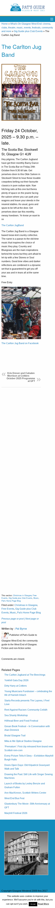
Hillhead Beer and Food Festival (21, 720)
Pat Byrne (21, 628)
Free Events (7, 609)
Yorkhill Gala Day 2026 (16, 680)
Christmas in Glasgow (22, 595)
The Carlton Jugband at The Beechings (24, 675)
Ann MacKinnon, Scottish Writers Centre (25, 792)
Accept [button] (33, 904)
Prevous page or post (12, 618)
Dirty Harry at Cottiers (15, 686)
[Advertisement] (21, 488)
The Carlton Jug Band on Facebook (20, 343)
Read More (43, 904)
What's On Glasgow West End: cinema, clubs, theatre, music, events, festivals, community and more (27, 27)
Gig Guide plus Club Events (28, 31)
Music (36, 598)
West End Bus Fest (14, 798)
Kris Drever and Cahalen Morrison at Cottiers (21, 374)
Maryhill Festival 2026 (15, 813)
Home (4, 24)
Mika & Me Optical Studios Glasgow (23, 741)
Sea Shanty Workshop (16, 715)
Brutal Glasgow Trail (15, 735)
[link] (12, 225)
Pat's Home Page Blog (11, 600)
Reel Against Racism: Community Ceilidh (25, 710)
